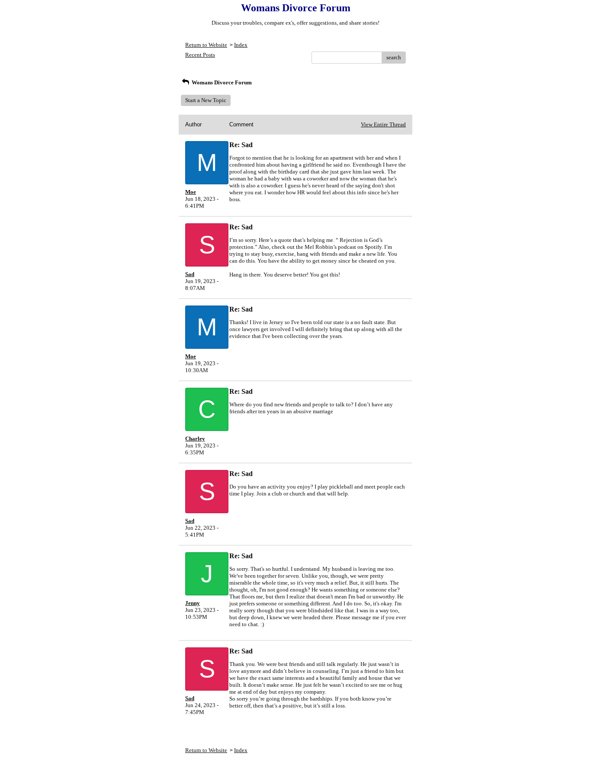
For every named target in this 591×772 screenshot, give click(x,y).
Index (240, 45)
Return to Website (206, 45)
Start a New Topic (205, 100)
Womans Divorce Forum (221, 82)
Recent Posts (200, 54)
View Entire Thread (383, 124)
